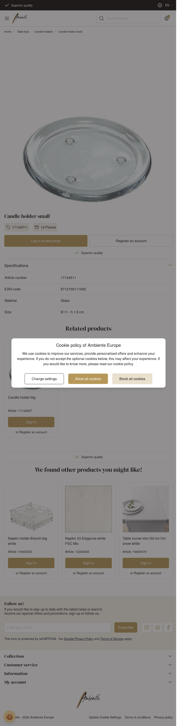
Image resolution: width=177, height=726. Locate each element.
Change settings (44, 378)
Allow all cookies (88, 378)
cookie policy (123, 363)
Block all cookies (132, 378)
